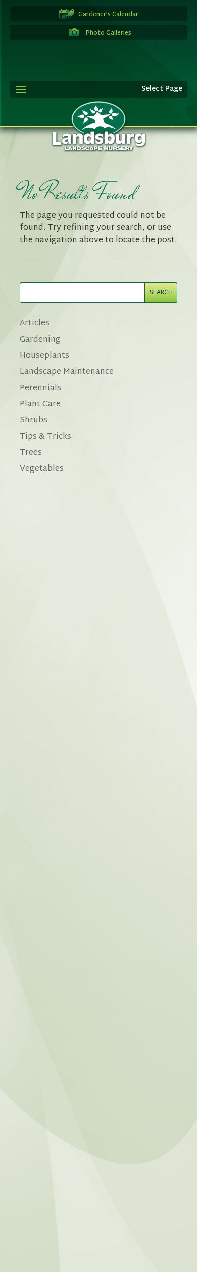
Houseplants (44, 356)
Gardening (40, 340)
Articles (35, 323)
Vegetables (42, 469)
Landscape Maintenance (67, 372)
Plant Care (40, 404)
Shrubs (33, 420)
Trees (31, 453)
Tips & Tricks (45, 437)
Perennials (40, 388)
